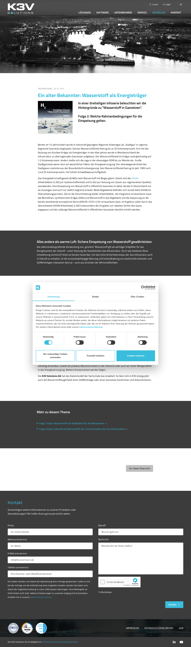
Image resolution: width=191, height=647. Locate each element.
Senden (172, 604)
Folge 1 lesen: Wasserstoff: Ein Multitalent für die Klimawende (71, 423)
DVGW (134, 178)
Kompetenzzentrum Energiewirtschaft (59, 642)
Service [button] (142, 12)
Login (168, 4)
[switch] (80, 342)
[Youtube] (181, 642)
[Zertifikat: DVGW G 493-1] (27, 628)
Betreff (102, 525)
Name (17, 539)
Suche (155, 4)
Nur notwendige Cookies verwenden (55, 356)
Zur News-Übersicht (139, 468)
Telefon (18, 567)
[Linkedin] (174, 642)
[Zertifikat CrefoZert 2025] (41, 628)
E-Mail (17, 553)
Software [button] (102, 12)
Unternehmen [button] (123, 12)
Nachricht (103, 539)
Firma (11, 525)
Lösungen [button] (84, 12)
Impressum (132, 628)
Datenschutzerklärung (90, 327)
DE (181, 4)
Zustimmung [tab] (53, 297)
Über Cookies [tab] (137, 297)
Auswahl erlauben (95, 356)
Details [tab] (95, 297)
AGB (181, 628)
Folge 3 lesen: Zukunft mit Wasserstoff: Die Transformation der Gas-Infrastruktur (82, 429)
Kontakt (176, 12)
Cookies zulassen (135, 356)
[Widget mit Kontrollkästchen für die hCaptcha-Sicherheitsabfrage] (119, 582)
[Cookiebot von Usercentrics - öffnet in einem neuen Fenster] (143, 287)
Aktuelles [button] (158, 12)
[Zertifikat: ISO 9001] (13, 628)
